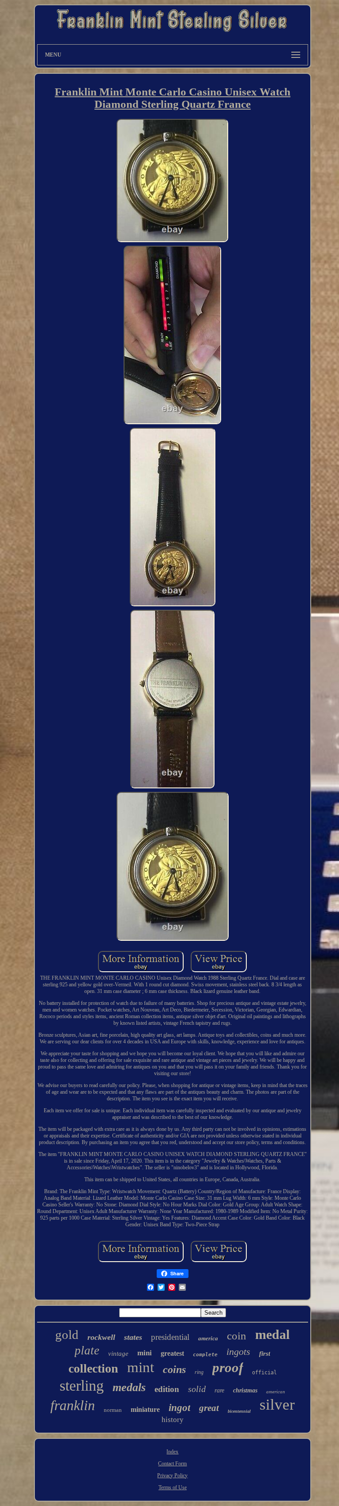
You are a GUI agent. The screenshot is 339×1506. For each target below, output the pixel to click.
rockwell (101, 1337)
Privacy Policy (172, 1475)
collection (93, 1368)
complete (205, 1355)
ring (199, 1372)
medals (129, 1387)
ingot (179, 1407)
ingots (238, 1351)
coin (236, 1336)
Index (172, 1452)
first (264, 1353)
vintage (118, 1353)
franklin (72, 1405)
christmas (245, 1390)
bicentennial (239, 1411)
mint (140, 1367)
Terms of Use (172, 1487)
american (275, 1391)
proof (227, 1367)
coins (174, 1369)
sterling (82, 1385)
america (208, 1338)
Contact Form (172, 1463)
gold (67, 1334)
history (173, 1419)
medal (272, 1334)
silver (277, 1404)
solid (197, 1389)
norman (113, 1410)
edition (166, 1389)
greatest (172, 1353)
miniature (145, 1409)
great (209, 1408)
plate (87, 1350)
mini (144, 1353)
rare (219, 1390)
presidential (170, 1337)
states (133, 1337)
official (264, 1372)
